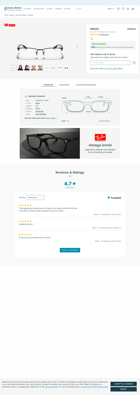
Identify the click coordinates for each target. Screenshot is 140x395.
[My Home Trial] (128, 8)
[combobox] (86, 9)
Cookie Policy (87, 387)
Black (107, 32)
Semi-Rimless (41, 114)
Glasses (113, 32)
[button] (77, 46)
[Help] (118, 8)
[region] (111, 8)
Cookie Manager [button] (51, 387)
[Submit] (75, 8)
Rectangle (101, 32)
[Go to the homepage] (13, 8)
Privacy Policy (102, 387)
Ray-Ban (93, 32)
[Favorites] (123, 8)
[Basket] (132, 8)
